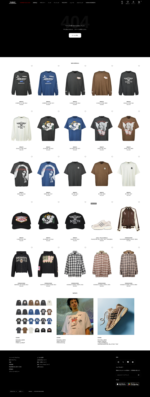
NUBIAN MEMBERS (90, 2)
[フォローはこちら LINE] (128, 362)
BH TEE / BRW (101, 194)
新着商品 (35, 2)
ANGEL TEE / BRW (128, 148)
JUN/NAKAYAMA (128, 237)
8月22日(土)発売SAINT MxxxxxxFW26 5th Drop (61, 341)
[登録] (138, 375)
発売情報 (18, 337)
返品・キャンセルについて (43, 364)
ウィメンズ (56, 2)
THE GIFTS (64, 2)
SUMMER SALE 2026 (25, 2)
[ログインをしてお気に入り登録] (32, 66)
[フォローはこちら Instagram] (118, 362)
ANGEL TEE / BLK (101, 148)
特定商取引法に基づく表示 (15, 366)
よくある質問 (40, 357)
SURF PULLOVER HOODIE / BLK (48, 284)
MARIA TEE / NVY (48, 194)
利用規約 (11, 369)
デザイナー (42, 2)
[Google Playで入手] (133, 384)
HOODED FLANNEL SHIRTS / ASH (75, 284)
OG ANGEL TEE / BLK (48, 148)
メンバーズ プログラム (14, 357)
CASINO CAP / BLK (21, 239)
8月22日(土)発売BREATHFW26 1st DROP (20, 341)
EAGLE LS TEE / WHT (21, 148)
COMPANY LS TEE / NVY (48, 103)
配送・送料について (42, 362)
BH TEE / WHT (128, 194)
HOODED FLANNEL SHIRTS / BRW (128, 284)
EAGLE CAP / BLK (75, 239)
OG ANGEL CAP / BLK (48, 239)
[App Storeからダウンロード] (121, 384)
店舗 (10, 362)
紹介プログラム (12, 360)
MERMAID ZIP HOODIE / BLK (21, 284)
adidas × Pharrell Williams (102, 237)
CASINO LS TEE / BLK (75, 103)
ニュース (72, 2)
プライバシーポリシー (14, 371)
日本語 (20, 391)
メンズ (49, 2)
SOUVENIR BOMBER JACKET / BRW (129, 239)
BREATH (21, 101)
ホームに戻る (75, 35)
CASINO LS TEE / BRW (101, 103)
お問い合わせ (40, 366)
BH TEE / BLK (75, 194)
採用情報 (11, 364)
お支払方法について (42, 360)
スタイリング (80, 2)
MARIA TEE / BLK (21, 194)
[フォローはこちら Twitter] (123, 362)
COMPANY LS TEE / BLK (21, 103)
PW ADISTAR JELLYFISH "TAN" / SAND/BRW (101, 239)
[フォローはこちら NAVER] (132, 362)
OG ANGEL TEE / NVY (75, 148)
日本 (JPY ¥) (12, 391)
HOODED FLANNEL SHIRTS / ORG (101, 284)
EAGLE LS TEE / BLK (129, 103)
